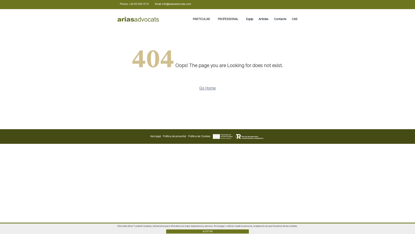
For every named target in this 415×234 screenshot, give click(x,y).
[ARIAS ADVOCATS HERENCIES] (138, 19)
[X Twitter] (288, 4)
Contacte (280, 19)
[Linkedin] (296, 4)
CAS (294, 19)
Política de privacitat (174, 136)
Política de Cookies (199, 136)
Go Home (207, 88)
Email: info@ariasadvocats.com (173, 4)
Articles (263, 19)
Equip (249, 19)
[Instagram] (292, 4)
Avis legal (155, 136)
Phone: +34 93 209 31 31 (134, 4)
